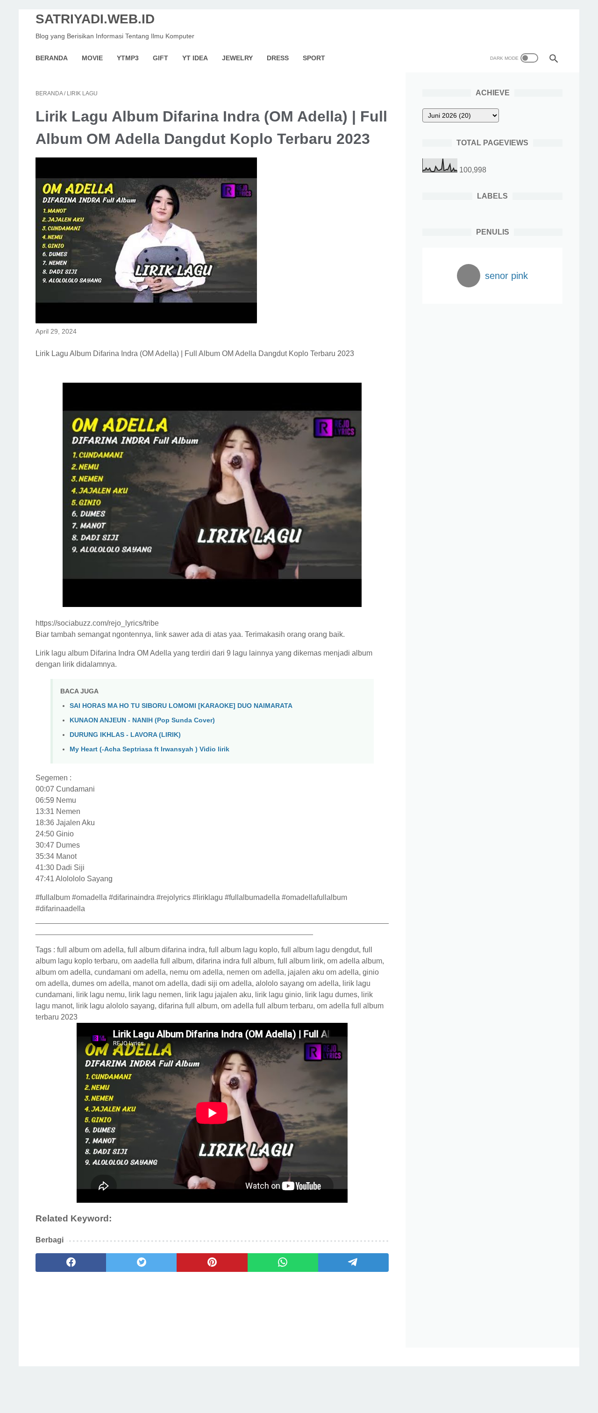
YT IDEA (195, 58)
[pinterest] (212, 1262)
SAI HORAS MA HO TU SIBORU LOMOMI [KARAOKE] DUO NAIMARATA (181, 705)
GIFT (160, 58)
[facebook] (71, 1262)
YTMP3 (128, 58)
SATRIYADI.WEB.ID (95, 19)
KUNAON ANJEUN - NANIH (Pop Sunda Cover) (142, 720)
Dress (278, 58)
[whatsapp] (283, 1262)
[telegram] (353, 1262)
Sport (314, 58)
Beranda (52, 58)
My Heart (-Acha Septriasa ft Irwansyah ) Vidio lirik (149, 749)
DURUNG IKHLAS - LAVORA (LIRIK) (125, 734)
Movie (92, 58)
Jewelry (237, 58)
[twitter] (141, 1262)
